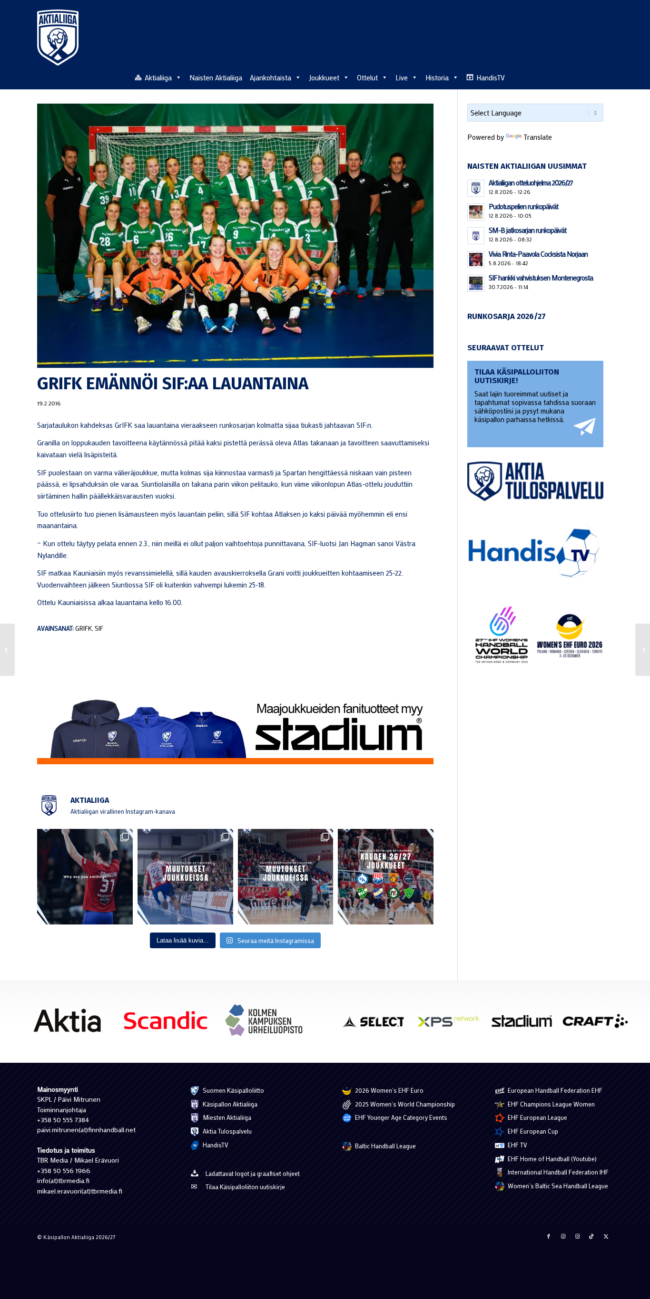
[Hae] (607, 76)
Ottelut (367, 77)
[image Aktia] (70, 1024)
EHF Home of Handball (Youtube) (551, 1159)
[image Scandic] (169, 1024)
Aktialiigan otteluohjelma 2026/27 (531, 182)
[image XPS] (452, 1024)
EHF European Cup (532, 1131)
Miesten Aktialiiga (226, 1117)
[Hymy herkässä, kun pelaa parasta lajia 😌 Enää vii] (85, 876)
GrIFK (83, 628)
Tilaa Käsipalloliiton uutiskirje (245, 1187)
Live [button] (401, 77)
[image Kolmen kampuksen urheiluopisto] (267, 1024)
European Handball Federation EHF (554, 1090)
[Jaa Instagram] (563, 1236)
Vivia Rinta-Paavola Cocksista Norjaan (538, 254)
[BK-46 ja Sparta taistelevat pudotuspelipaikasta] (642, 650)
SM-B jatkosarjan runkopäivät (527, 230)
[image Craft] (599, 1024)
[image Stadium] (525, 1024)
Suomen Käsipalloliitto (232, 1090)
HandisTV (490, 77)
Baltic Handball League (385, 1146)
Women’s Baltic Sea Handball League (557, 1186)
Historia (437, 77)
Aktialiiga (158, 77)
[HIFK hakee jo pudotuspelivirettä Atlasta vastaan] (7, 650)
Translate (537, 137)
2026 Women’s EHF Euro (388, 1090)
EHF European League (536, 1117)
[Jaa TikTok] (591, 1236)
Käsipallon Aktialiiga (229, 1104)
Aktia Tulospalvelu (226, 1131)
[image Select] (378, 1024)
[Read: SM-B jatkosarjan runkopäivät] (475, 235)
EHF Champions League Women (550, 1104)
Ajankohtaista (270, 77)
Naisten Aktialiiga (215, 77)
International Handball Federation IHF (557, 1172)
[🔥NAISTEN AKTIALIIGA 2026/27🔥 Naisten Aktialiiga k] (385, 876)
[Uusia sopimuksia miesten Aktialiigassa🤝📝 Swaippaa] (185, 876)
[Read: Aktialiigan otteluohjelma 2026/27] (475, 188)
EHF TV (516, 1145)
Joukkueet (324, 77)
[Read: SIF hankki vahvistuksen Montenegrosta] (475, 283)
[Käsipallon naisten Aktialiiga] (58, 38)
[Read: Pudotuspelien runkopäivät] (475, 212)
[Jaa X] (606, 1236)
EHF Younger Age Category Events (400, 1117)
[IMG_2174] (235, 236)
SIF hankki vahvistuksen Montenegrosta (541, 277)
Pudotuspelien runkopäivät (523, 206)
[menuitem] (607, 77)
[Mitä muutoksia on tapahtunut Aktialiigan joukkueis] (286, 876)
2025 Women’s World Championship (404, 1104)
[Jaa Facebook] (549, 1236)
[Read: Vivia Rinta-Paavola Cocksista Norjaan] (475, 259)
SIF (99, 628)
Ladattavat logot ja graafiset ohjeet (253, 1173)
